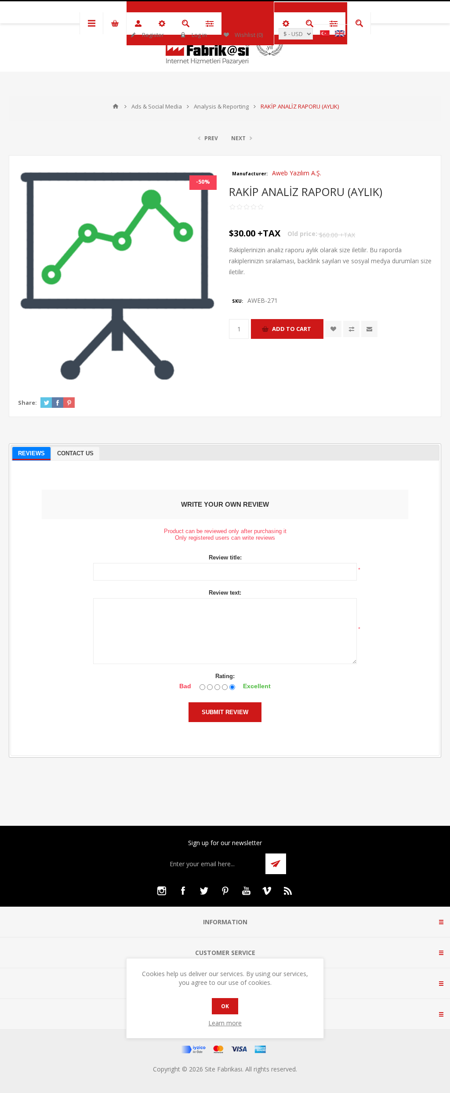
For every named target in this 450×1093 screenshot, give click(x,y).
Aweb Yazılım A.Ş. (296, 173)
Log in (199, 35)
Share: (27, 403)
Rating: (225, 676)
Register (153, 35)
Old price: (302, 233)
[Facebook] (183, 891)
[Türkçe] (325, 33)
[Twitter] (204, 891)
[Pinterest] (225, 891)
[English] (340, 33)
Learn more (225, 1023)
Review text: (225, 592)
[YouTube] (246, 891)
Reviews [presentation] (31, 453)
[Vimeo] (267, 891)
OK (225, 1006)
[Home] (115, 106)
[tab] (31, 454)
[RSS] (288, 891)
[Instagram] (162, 891)
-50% (203, 181)
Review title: (225, 557)
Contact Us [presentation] (75, 453)
